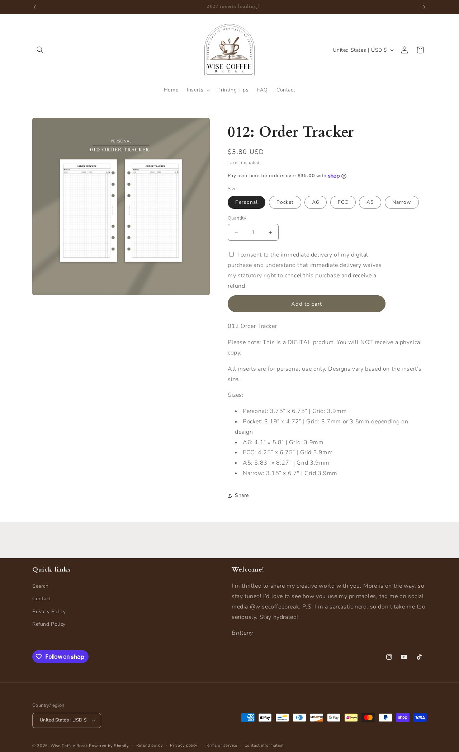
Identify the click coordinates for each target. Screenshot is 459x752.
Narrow (401, 202)
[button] (40, 50)
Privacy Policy (49, 611)
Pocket (285, 202)
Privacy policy (184, 745)
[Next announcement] (424, 7)
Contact (41, 599)
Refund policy (149, 745)
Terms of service (221, 745)
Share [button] (242, 495)
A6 (315, 202)
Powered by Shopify (109, 745)
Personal (246, 202)
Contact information (264, 745)
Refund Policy (49, 624)
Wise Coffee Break (69, 745)
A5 (370, 202)
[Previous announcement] (35, 7)
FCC (343, 202)
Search (40, 586)
